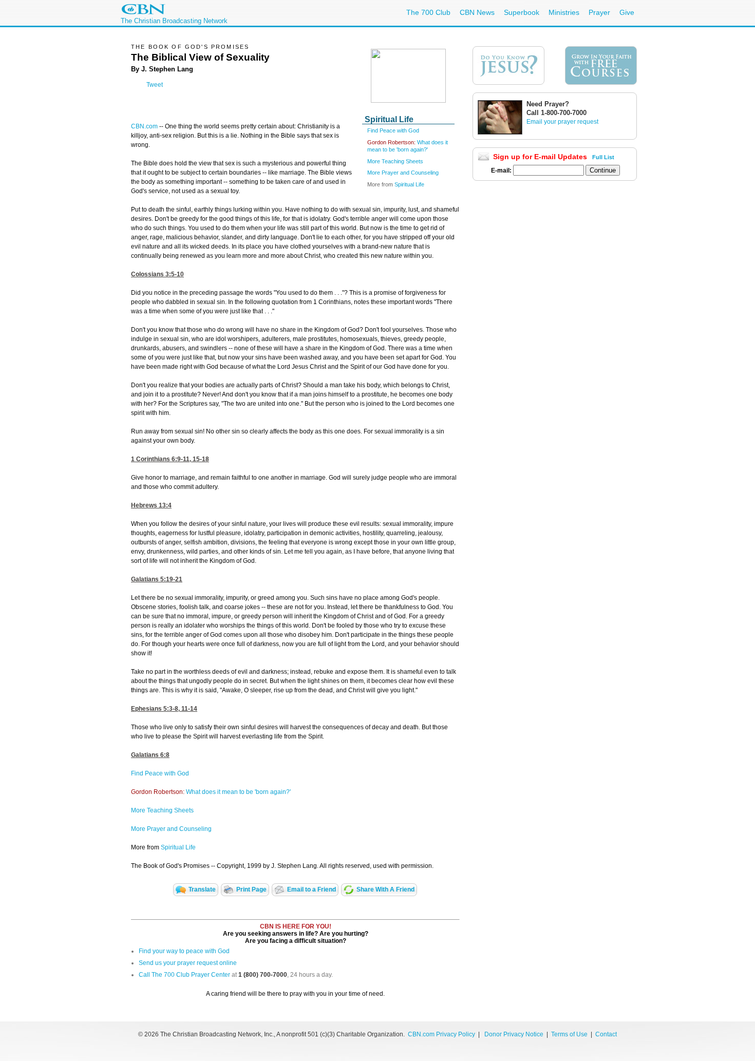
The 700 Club (428, 12)
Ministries (564, 12)
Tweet (154, 84)
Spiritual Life (409, 184)
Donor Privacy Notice (513, 1034)
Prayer (599, 12)
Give (626, 12)
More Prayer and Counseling (403, 172)
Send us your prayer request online (188, 963)
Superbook (521, 12)
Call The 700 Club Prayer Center (184, 974)
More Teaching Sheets (395, 161)
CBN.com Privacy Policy (441, 1034)
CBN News (477, 12)
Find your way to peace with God (184, 951)
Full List (603, 157)
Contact (606, 1034)
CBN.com (144, 126)
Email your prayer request (562, 121)
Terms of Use (570, 1034)
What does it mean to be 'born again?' (238, 791)
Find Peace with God (393, 130)
